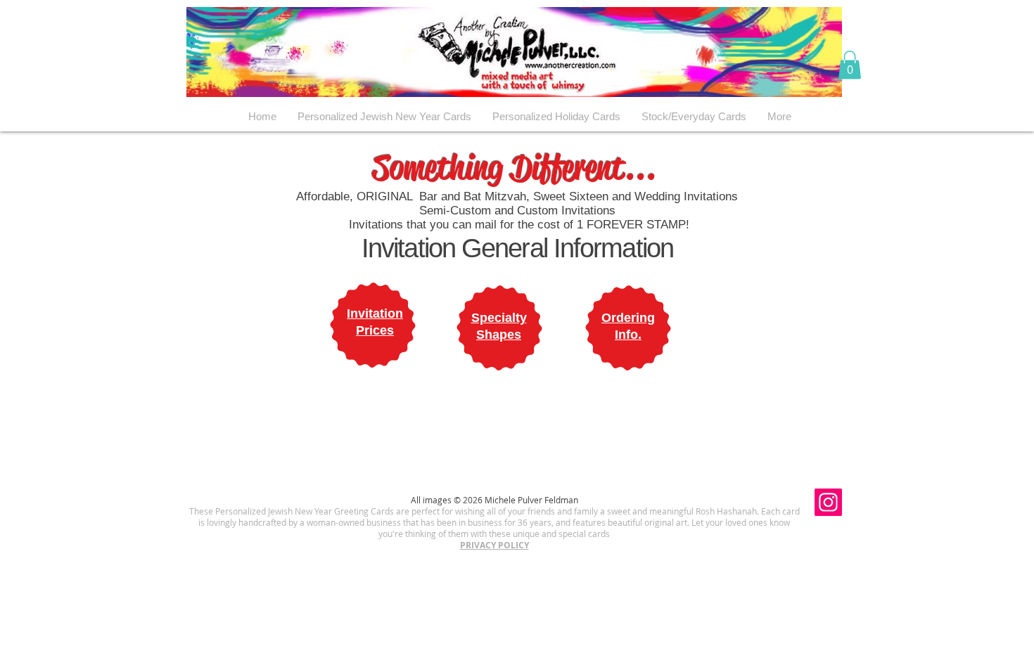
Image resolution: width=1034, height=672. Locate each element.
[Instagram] (828, 502)
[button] (850, 65)
